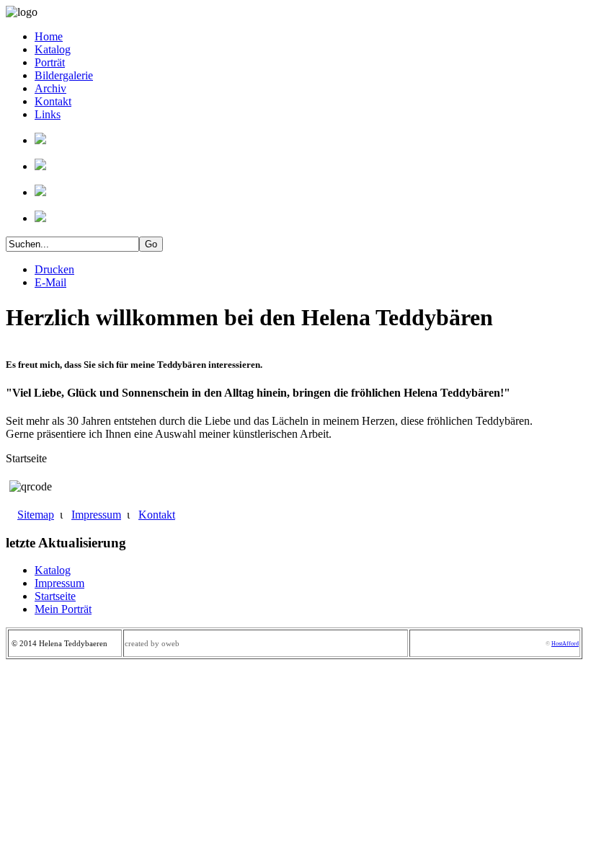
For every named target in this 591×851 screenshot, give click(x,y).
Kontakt (53, 101)
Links (48, 114)
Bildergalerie (64, 75)
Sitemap (35, 514)
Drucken (54, 269)
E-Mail (50, 282)
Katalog (53, 49)
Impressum (96, 514)
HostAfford (565, 643)
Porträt (50, 62)
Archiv (50, 88)
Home (49, 36)
